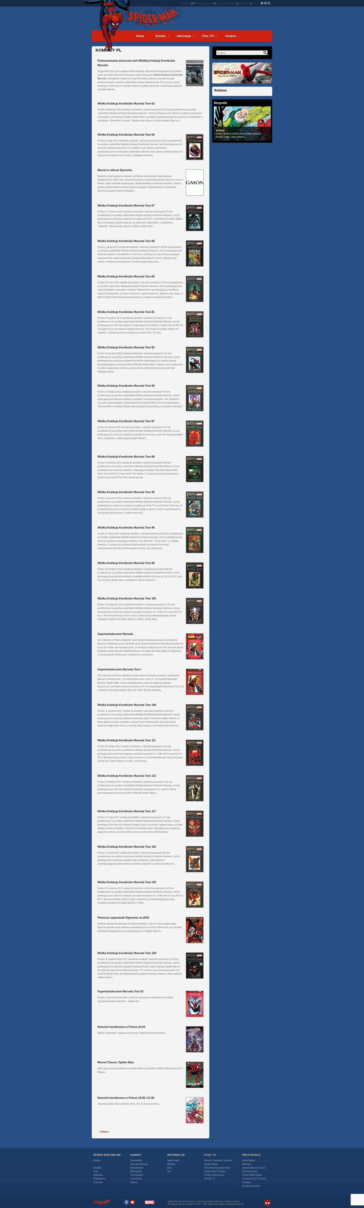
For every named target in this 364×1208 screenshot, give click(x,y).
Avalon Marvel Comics (253, 1167)
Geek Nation (248, 1160)
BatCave (246, 1164)
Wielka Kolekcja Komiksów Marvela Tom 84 (126, 385)
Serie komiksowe (139, 1164)
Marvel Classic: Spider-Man (115, 1062)
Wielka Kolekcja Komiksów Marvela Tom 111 (126, 740)
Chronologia (136, 1175)
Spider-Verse (211, 1164)
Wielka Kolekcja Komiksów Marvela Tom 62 (126, 103)
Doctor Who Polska (252, 1175)
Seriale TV (209, 1178)
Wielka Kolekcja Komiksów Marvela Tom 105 (126, 598)
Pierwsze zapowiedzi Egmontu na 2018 (123, 917)
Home (140, 36)
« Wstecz (104, 1131)
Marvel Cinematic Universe (218, 1160)
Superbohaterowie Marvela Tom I (119, 669)
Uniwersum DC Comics (254, 1178)
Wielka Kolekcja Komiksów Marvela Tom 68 (126, 241)
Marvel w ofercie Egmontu (114, 170)
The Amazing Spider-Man (217, 1167)
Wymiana (98, 1175)
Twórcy (133, 1182)
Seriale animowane (214, 1175)
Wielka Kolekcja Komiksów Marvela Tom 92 (126, 492)
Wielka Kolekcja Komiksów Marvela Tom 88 (126, 456)
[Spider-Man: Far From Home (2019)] (242, 85)
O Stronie (98, 1182)
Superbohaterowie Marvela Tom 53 (120, 991)
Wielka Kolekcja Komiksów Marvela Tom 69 (126, 276)
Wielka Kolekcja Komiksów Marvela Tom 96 (126, 527)
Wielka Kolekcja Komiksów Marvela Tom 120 (126, 882)
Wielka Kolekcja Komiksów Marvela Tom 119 (126, 846)
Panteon (246, 1182)
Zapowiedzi (136, 1160)
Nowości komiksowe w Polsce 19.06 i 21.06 (125, 1097)
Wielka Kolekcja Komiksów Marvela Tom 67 (126, 205)
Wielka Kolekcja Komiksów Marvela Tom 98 (126, 563)
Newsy (96, 1160)
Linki (95, 1171)
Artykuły (171, 1164)
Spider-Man (173, 1160)
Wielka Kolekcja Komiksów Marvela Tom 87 (126, 421)
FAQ (169, 1167)
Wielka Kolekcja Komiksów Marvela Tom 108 (126, 704)
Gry (169, 1171)
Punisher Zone (249, 1171)
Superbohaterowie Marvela (115, 633)
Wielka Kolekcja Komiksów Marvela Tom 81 (126, 311)
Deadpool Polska (251, 1186)
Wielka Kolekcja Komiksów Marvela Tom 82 (126, 347)
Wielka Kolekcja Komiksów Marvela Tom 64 (126, 134)
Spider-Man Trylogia (214, 1171)
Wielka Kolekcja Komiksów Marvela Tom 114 (126, 775)
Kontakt (97, 1167)
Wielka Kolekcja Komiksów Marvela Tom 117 (126, 811)
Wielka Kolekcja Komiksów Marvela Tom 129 (126, 953)
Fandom (230, 36)
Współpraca (99, 1178)
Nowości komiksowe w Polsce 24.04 (121, 1026)
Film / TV (208, 36)
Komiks (160, 36)
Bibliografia (136, 1171)
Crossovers (136, 1178)
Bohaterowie (136, 1167)
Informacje (184, 36)
